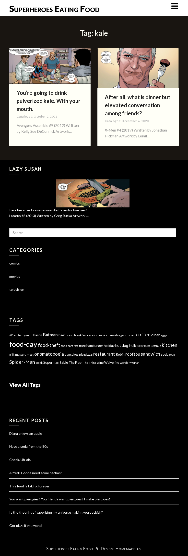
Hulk (132, 345)
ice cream (143, 346)
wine (100, 362)
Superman (51, 362)
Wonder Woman (130, 362)
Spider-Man (22, 362)
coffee (143, 334)
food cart (67, 346)
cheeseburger (115, 335)
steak (39, 362)
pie (81, 354)
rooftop (132, 354)
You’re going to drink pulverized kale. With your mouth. (49, 100)
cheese (101, 335)
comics (14, 263)
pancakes (71, 354)
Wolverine (111, 362)
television (16, 289)
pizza (88, 354)
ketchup (156, 345)
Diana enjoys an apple (25, 433)
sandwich (150, 354)
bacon (37, 335)
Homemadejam (129, 548)
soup (172, 354)
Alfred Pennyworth (21, 335)
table (64, 362)
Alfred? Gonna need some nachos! (35, 473)
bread (69, 335)
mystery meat (24, 354)
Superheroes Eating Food (54, 8)
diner (155, 335)
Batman (50, 334)
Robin (120, 354)
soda (164, 354)
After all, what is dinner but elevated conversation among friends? (137, 105)
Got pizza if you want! (25, 525)
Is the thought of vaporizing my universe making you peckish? (56, 512)
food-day (23, 344)
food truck (80, 345)
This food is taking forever (29, 486)
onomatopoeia (49, 354)
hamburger (94, 345)
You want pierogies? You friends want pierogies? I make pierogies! (59, 499)
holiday (109, 345)
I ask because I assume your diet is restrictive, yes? (48, 210)
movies (14, 276)
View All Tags (25, 385)
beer (62, 335)
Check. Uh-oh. (20, 460)
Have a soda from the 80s (28, 446)
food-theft (49, 345)
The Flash (75, 362)
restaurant (104, 354)
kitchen (169, 345)
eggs (164, 335)
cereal (91, 335)
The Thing (89, 362)
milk (11, 354)
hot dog (121, 345)
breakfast (80, 335)
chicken (130, 335)
